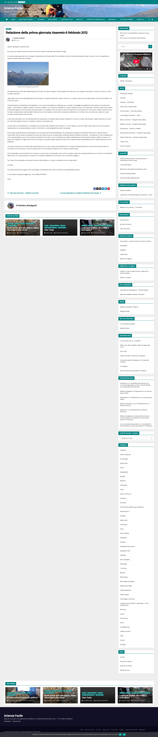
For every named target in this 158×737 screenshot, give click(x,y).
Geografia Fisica (125, 551)
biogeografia (124, 472)
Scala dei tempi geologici (128, 173)
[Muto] (147, 69)
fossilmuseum (124, 220)
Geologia (8, 28)
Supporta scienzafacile (96, 19)
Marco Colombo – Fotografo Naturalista (133, 120)
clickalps (123, 98)
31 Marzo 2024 (125, 700)
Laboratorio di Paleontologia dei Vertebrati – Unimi (136, 195)
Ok (120, 734)
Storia (122, 622)
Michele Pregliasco (126, 259)
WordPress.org (125, 670)
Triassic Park (124, 141)
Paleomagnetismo (125, 590)
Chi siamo (40, 19)
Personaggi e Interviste (51, 227)
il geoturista (123, 254)
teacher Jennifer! (125, 277)
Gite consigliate (125, 559)
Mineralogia (123, 577)
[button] (149, 19)
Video (122, 636)
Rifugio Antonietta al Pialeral (129, 307)
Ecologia (90, 225)
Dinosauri (123, 498)
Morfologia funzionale (127, 581)
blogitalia (123, 250)
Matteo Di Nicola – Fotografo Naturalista (133, 124)
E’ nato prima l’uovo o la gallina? (130, 341)
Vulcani (122, 640)
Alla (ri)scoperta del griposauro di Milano (133, 371)
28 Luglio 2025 (13, 700)
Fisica (122, 529)
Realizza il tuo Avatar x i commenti (131, 207)
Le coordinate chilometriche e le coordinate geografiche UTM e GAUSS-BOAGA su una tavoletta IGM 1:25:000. (135, 385)
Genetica (123, 542)
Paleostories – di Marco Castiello (130, 128)
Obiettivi (79, 19)
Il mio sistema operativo (127, 324)
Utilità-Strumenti (12, 225)
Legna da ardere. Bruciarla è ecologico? (95, 229)
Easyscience (52, 19)
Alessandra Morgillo (126, 93)
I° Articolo (123, 568)
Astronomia (123, 463)
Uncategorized (30, 223)
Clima (122, 489)
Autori (46, 225)
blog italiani (123, 245)
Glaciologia (123, 564)
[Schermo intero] (150, 69)
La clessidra (124, 366)
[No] (156, 734)
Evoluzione (10, 223)
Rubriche (102, 225)
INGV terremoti (125, 228)
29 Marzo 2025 (51, 700)
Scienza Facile (13, 8)
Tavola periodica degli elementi (130, 178)
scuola (23, 223)
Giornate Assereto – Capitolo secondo (24, 193)
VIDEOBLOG (112, 19)
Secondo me (109, 225)
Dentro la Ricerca (54, 225)
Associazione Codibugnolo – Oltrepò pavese (134, 290)
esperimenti (123, 520)
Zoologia (123, 644)
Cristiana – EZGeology (127, 102)
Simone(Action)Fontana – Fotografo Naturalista (135, 133)
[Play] (122, 69)
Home (13, 19)
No (124, 734)
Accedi (122, 657)
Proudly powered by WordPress (12, 731)
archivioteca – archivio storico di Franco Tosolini (135, 241)
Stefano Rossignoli (19, 38)
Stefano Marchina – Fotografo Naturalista (133, 137)
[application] (136, 61)
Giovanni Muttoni (125, 190)
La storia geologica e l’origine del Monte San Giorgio (79, 193)
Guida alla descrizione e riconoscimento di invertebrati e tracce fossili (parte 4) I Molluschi (134, 417)
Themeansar (37, 731)
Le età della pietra (125, 165)
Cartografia (123, 485)
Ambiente (84, 225)
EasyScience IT (125, 511)
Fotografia (123, 537)
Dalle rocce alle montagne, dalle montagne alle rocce (22, 229)
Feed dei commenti (126, 666)
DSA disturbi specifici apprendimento (132, 507)
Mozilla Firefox (125, 328)
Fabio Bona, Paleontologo (128, 106)
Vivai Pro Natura (125, 146)
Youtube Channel (126, 19)
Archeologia (124, 459)
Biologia (122, 476)
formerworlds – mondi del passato (131, 111)
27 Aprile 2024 (88, 700)
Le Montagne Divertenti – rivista (130, 115)
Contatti (140, 19)
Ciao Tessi (49, 230)
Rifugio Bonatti (124, 311)
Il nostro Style (67, 19)
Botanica (123, 481)
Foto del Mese (124, 533)
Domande (123, 502)
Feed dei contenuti (126, 661)
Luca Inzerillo (23, 233)
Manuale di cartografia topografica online (133, 169)
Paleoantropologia (126, 586)
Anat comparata (125, 454)
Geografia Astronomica (127, 546)
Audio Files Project (26, 19)
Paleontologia (124, 594)
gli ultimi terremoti (125, 224)
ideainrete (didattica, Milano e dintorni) (132, 294)
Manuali (122, 572)
